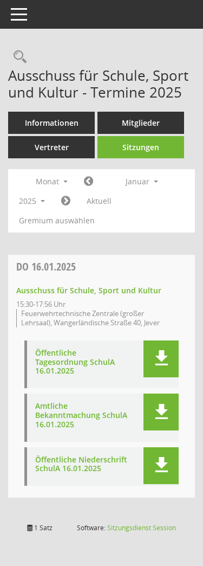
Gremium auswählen (57, 220)
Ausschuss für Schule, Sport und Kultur (88, 290)
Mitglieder (141, 123)
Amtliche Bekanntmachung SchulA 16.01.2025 (81, 415)
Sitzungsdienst (141, 527)
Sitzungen (140, 147)
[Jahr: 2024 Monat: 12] (88, 181)
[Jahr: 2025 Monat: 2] (65, 201)
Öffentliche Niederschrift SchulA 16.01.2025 (81, 464)
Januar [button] (139, 181)
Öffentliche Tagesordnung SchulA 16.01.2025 (75, 362)
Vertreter (52, 147)
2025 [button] (28, 201)
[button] (161, 358)
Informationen (51, 123)
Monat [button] (48, 181)
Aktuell (99, 201)
